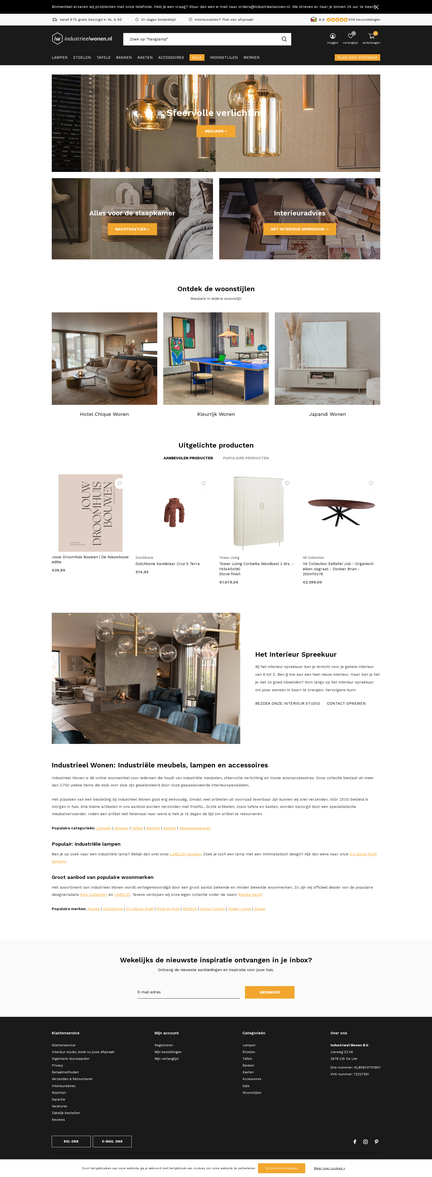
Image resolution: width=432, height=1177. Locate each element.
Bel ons (71, 1141)
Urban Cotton (212, 909)
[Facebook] (355, 1141)
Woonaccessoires (195, 828)
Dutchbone (113, 909)
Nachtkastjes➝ (132, 229)
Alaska (93, 909)
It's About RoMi (140, 909)
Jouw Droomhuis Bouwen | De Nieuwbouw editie (90, 560)
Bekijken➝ (216, 131)
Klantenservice (64, 1045)
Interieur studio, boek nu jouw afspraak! (83, 1052)
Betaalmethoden (65, 1072)
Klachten (59, 1093)
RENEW (190, 909)
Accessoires (171, 57)
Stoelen (82, 57)
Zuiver (260, 909)
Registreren (163, 1045)
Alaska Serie (250, 894)
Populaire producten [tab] (246, 458)
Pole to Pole (168, 909)
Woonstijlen (224, 57)
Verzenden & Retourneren (72, 1079)
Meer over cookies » (329, 1168)
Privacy (57, 1065)
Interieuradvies (64, 1086)
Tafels (103, 57)
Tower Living (239, 909)
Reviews (58, 1120)
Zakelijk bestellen (66, 1113)
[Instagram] (365, 1141)
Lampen (60, 57)
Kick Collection (93, 894)
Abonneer (270, 992)
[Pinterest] (376, 1141)
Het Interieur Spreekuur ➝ (300, 229)
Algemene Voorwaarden (71, 1059)
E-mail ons (112, 1141)
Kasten (145, 57)
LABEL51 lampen (185, 854)
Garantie (58, 1099)
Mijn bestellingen (168, 1052)
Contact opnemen (346, 703)
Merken (252, 57)
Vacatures (59, 1106)
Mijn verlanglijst (166, 1059)
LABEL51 (122, 894)
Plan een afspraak (358, 57)
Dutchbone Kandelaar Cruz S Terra (168, 564)
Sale (197, 57)
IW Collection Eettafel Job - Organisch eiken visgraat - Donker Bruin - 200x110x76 (338, 569)
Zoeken (284, 39)
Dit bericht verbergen (282, 1168)
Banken (124, 57)
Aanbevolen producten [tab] (188, 458)
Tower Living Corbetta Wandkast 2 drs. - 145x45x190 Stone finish (256, 569)
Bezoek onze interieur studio (287, 703)
